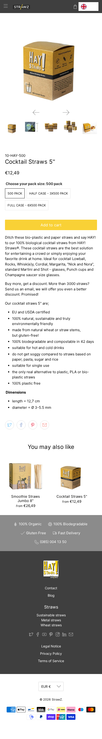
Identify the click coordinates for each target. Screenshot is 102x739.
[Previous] (36, 112)
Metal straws (51, 620)
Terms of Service (51, 661)
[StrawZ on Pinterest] (51, 635)
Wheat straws (51, 625)
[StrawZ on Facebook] (38, 635)
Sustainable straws (51, 615)
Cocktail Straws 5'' (71, 496)
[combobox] (88, 6)
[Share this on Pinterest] (32, 424)
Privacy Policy (51, 653)
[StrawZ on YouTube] (44, 635)
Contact (51, 588)
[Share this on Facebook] (21, 424)
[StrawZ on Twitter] (31, 635)
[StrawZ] (40, 6)
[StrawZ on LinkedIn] (64, 635)
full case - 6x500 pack (27, 205)
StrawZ (57, 699)
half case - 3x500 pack (48, 193)
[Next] (66, 112)
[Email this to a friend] (44, 424)
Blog (51, 595)
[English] (88, 6)
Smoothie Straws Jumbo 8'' (25, 498)
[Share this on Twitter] (9, 424)
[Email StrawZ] (71, 635)
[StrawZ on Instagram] (58, 635)
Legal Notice (51, 646)
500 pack (15, 193)
